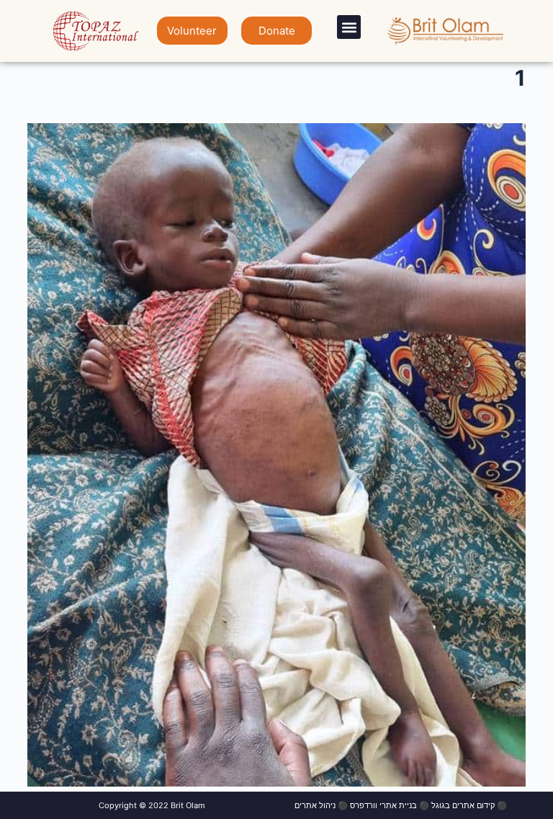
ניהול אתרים (315, 805)
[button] (349, 27)
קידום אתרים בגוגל (463, 805)
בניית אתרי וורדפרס (383, 805)
